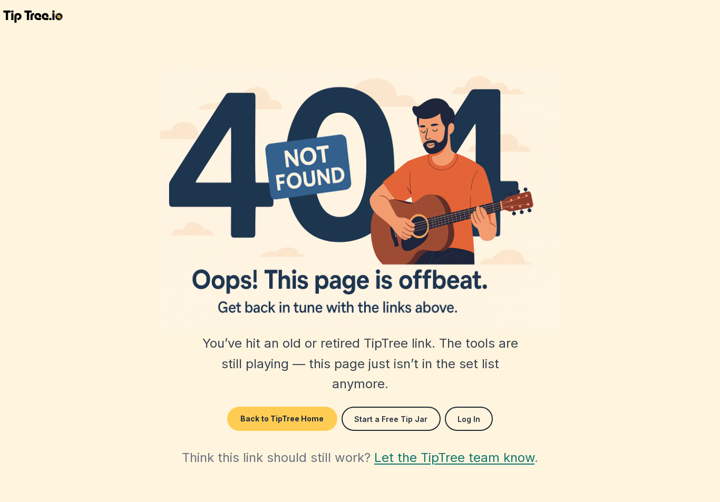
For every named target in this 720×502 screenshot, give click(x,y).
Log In (469, 419)
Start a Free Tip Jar (390, 419)
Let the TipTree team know (454, 457)
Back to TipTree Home (282, 418)
